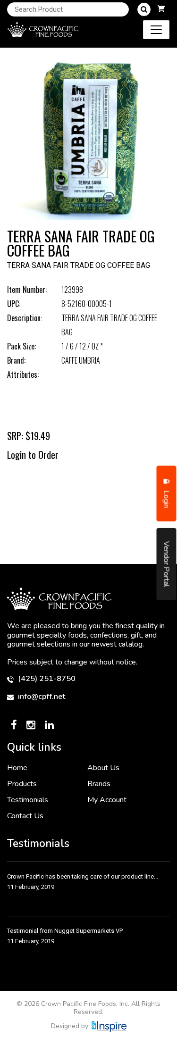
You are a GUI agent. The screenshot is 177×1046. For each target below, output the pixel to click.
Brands (98, 784)
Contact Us (25, 816)
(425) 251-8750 (46, 678)
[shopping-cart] (161, 9)
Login (166, 498)
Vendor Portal (166, 564)
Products (22, 784)
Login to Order (33, 455)
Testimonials (27, 800)
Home (17, 768)
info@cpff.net (40, 696)
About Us (103, 768)
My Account (106, 800)
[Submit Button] (144, 9)
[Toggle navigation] (156, 29)
